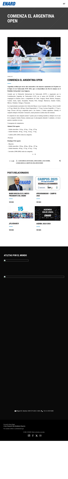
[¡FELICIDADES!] (20, 215)
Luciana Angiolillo (48, 108)
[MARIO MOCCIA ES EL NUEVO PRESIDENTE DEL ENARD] (20, 184)
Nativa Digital (12, 425)
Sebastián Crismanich (24, 112)
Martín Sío (16, 108)
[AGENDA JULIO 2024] (48, 215)
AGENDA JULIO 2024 (43, 225)
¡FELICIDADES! (14, 225)
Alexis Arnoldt (56, 106)
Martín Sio (29, 164)
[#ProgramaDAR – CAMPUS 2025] (48, 184)
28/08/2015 (10, 76)
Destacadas (30, 162)
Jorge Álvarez (11, 110)
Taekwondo (13, 68)
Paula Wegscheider (31, 108)
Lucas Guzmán (42, 106)
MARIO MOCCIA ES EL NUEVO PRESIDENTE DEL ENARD (19, 196)
